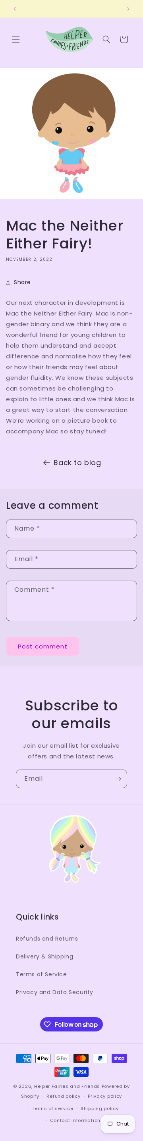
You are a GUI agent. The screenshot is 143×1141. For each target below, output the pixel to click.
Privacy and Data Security (54, 992)
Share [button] (22, 282)
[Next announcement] (128, 8)
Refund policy (63, 1096)
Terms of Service (41, 974)
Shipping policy (100, 1108)
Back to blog (77, 463)
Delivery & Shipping (44, 956)
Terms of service (52, 1108)
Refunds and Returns (47, 939)
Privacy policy (105, 1096)
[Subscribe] (118, 779)
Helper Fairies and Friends (67, 1086)
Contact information (75, 1120)
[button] (16, 39)
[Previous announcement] (14, 8)
